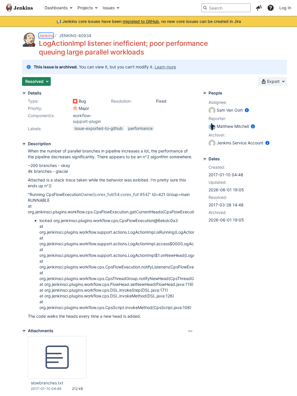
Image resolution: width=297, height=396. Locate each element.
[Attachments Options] (190, 331)
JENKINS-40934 (75, 35)
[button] (259, 7)
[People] (205, 93)
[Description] (24, 144)
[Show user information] (247, 110)
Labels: (34, 128)
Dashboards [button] (56, 7)
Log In (285, 7)
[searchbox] (226, 8)
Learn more (165, 66)
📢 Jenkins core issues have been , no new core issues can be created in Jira (148, 21)
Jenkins (46, 35)
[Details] (24, 93)
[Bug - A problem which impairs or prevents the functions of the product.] (75, 101)
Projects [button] (85, 7)
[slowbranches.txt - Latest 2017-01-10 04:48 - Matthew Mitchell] (57, 357)
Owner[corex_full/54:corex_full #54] (115, 194)
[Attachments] (24, 331)
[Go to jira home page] (19, 8)
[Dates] (205, 159)
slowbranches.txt (47, 382)
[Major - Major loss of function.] (75, 108)
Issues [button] (109, 7)
